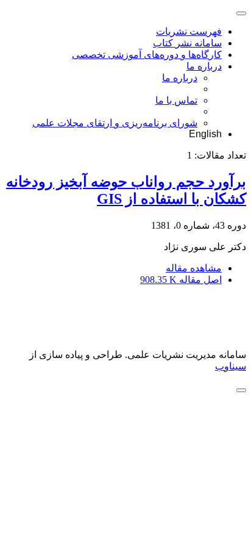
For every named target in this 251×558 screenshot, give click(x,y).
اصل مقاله (181, 279)
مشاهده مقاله (194, 268)
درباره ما (204, 66)
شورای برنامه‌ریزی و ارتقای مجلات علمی (114, 123)
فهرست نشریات (189, 31)
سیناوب (230, 366)
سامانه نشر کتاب (187, 43)
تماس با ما (176, 100)
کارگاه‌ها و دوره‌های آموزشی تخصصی (147, 54)
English (205, 134)
